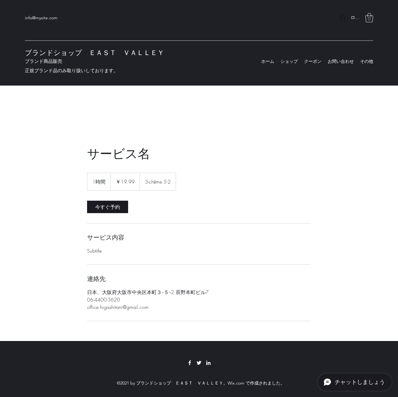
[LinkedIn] (208, 363)
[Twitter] (199, 363)
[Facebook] (190, 363)
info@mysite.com (41, 18)
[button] (369, 17)
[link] (107, 207)
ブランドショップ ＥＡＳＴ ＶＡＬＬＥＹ (94, 53)
